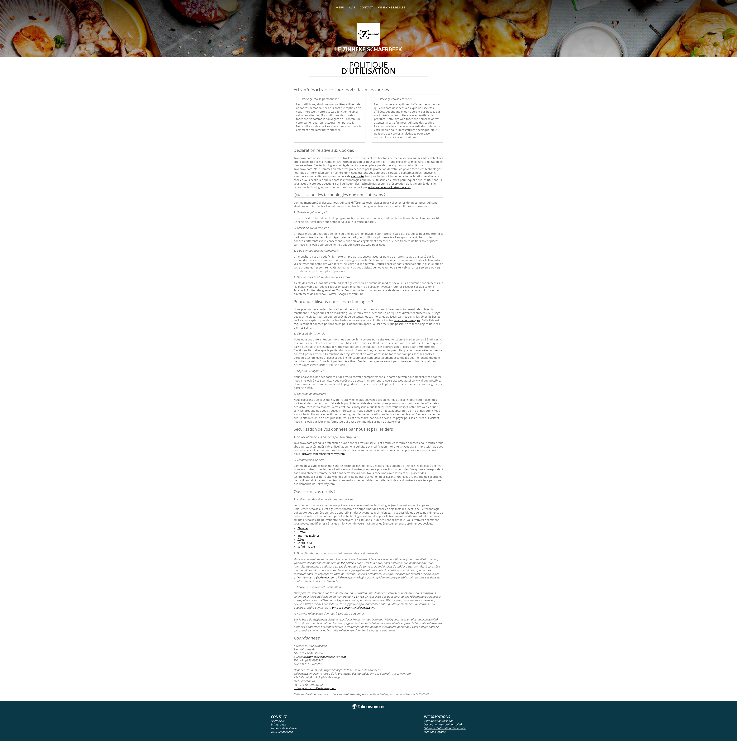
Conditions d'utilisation (438, 721)
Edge (300, 539)
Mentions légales (391, 7)
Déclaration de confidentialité (443, 724)
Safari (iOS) (304, 543)
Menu (340, 7)
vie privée (357, 176)
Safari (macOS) (306, 546)
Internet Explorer (308, 535)
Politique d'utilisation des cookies (445, 728)
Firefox (301, 532)
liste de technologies (407, 320)
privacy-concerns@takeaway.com (389, 187)
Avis (352, 7)
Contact (366, 7)
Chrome (302, 528)
